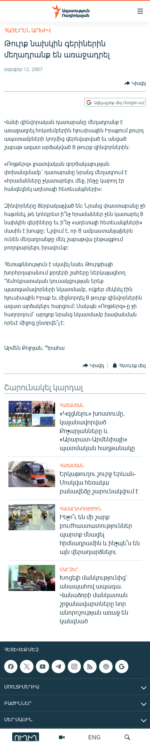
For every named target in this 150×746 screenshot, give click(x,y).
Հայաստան (72, 405)
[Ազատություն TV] (61, 737)
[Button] (135, 83)
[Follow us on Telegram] (58, 666)
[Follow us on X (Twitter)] (26, 666)
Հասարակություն (81, 509)
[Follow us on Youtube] (42, 666)
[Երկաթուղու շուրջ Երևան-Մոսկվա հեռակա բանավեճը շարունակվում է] (31, 474)
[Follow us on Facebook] (10, 666)
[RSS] (90, 666)
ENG (94, 737)
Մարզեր (69, 569)
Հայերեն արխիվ (27, 30)
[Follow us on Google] (121, 666)
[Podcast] (105, 666)
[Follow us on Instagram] (74, 666)
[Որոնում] (127, 737)
